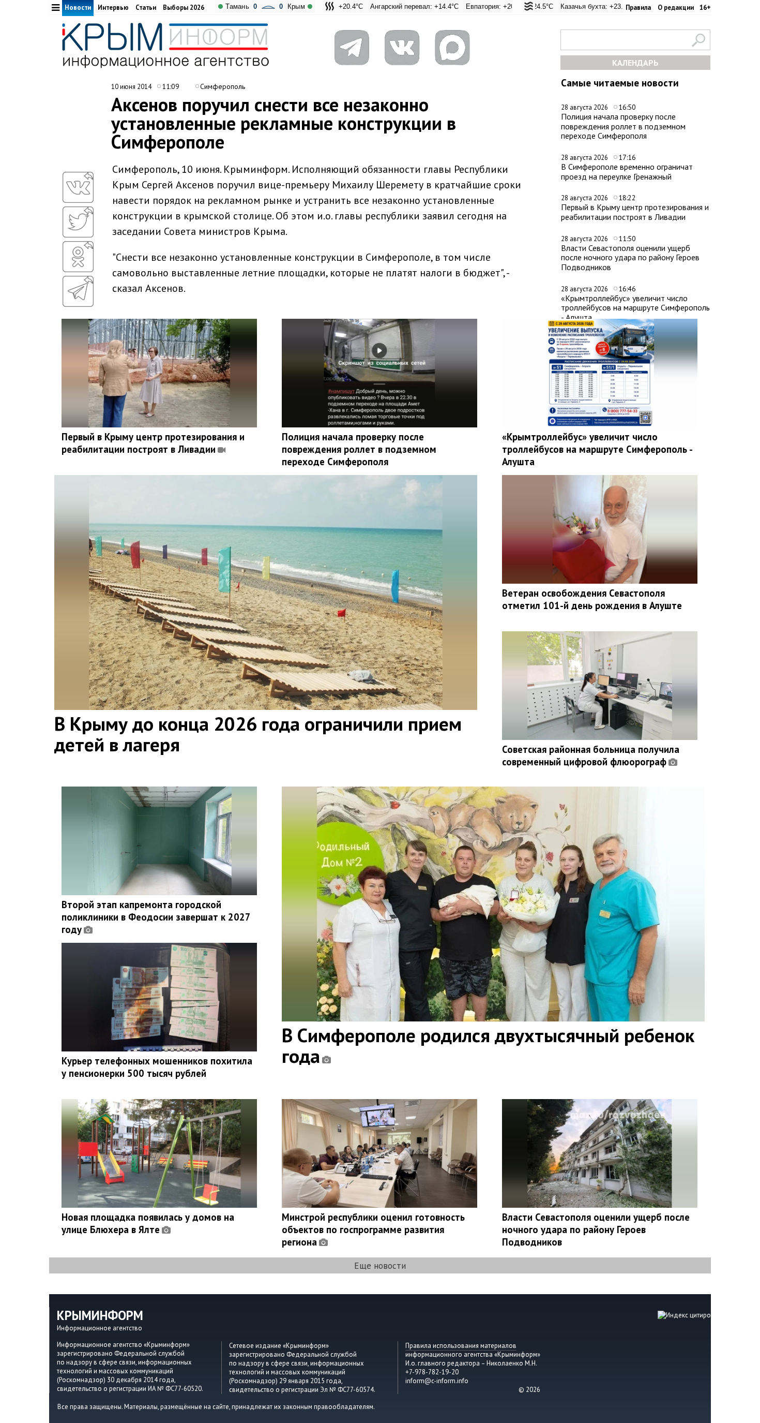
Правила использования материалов (460, 1345)
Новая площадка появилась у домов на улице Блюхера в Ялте (148, 1223)
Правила (638, 7)
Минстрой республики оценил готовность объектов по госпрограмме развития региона (373, 1229)
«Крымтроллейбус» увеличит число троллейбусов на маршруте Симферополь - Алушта (635, 307)
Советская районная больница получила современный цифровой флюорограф (590, 755)
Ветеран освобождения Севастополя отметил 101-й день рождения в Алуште (592, 599)
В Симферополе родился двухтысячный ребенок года (488, 1045)
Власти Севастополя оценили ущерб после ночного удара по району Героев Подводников (630, 257)
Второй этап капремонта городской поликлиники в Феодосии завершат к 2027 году (156, 917)
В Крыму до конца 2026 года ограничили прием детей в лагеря (258, 734)
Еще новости (380, 1265)
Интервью (113, 7)
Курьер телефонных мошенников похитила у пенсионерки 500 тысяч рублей (157, 1067)
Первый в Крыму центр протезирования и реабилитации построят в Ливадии (635, 212)
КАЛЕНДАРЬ (635, 62)
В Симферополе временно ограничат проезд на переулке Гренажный (627, 171)
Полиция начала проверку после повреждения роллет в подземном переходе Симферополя (623, 126)
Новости (78, 7)
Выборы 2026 (183, 7)
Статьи (145, 7)
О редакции (676, 7)
